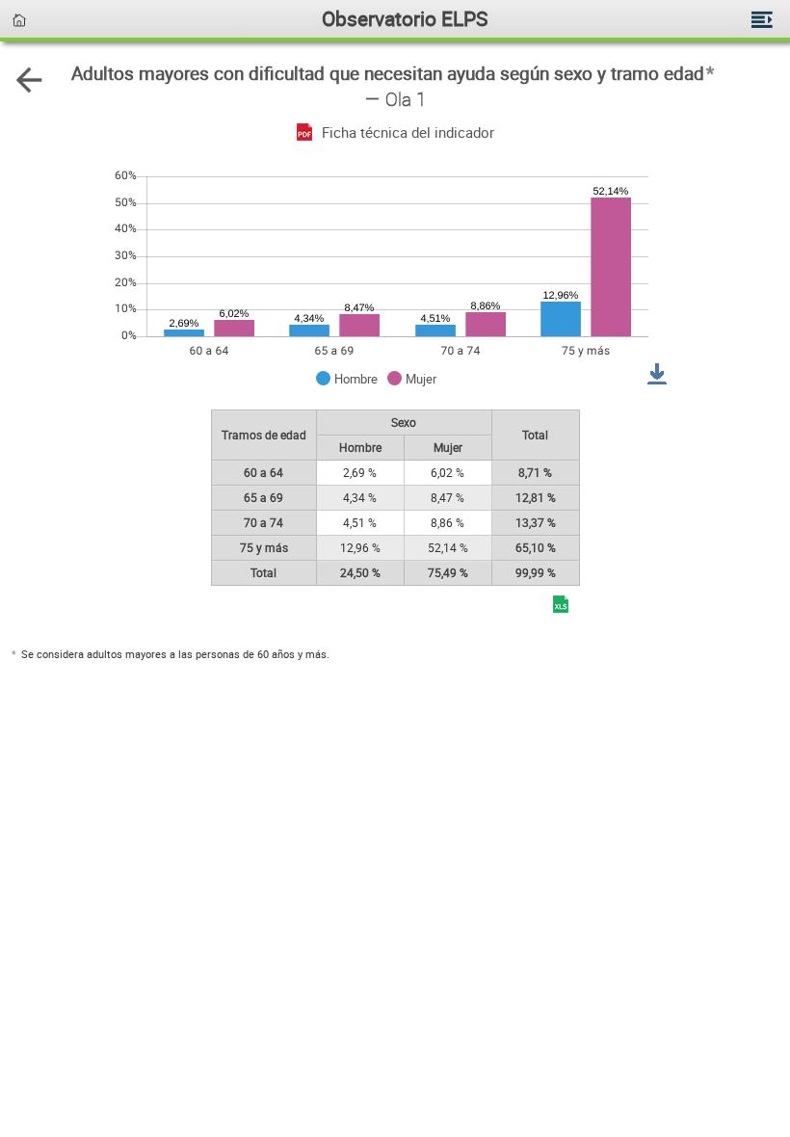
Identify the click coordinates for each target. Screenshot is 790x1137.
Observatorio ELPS (404, 18)
